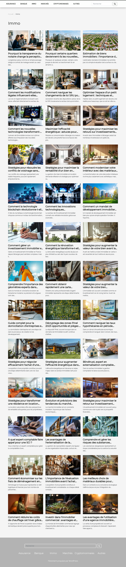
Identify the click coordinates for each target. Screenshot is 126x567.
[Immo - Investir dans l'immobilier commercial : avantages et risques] (63, 504)
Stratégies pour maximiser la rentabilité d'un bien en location (62, 170)
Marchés (45, 4)
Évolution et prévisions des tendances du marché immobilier (61, 403)
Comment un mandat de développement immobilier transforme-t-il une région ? (99, 209)
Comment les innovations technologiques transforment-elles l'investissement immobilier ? (62, 211)
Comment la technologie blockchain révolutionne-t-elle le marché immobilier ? (25, 209)
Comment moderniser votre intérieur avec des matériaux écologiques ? (99, 170)
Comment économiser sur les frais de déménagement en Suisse (25, 481)
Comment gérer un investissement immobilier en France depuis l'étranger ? (25, 248)
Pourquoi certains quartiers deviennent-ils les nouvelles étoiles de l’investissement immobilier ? (61, 58)
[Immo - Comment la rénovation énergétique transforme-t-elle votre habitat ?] (63, 232)
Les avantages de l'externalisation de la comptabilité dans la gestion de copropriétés (62, 444)
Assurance (11, 4)
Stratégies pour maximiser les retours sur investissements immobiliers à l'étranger (100, 131)
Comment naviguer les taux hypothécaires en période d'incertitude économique (99, 326)
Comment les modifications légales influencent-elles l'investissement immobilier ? (25, 95)
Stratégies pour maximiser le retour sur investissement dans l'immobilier (99, 403)
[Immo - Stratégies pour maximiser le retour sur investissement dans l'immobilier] (100, 387)
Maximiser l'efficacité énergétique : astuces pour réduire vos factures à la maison (61, 133)
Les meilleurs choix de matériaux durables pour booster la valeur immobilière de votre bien (100, 483)
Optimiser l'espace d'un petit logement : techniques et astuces (100, 95)
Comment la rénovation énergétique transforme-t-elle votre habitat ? (62, 248)
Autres (76, 4)
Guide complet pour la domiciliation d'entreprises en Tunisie (25, 326)
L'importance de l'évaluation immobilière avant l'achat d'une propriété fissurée (62, 481)
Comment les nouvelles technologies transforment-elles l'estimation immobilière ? (25, 133)
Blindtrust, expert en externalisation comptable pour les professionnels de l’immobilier (98, 366)
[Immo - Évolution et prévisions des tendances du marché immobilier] (63, 387)
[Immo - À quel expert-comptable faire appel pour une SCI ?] (25, 426)
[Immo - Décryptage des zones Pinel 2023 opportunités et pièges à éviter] (63, 310)
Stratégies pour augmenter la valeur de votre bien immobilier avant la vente (100, 287)
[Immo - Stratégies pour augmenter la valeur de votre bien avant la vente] (100, 232)
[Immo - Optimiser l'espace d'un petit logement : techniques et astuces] (100, 79)
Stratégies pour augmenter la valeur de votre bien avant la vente (100, 248)
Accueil (10, 14)
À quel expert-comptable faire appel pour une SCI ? (25, 441)
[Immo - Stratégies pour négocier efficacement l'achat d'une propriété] (25, 349)
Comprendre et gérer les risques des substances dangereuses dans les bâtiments (97, 444)
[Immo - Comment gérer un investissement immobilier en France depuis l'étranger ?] (25, 232)
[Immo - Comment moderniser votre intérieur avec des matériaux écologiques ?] (100, 154)
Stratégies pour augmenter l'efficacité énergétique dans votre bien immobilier (62, 364)
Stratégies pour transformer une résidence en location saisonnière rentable (24, 403)
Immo (34, 4)
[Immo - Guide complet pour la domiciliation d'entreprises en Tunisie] (25, 310)
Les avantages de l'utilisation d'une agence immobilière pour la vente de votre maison (100, 520)
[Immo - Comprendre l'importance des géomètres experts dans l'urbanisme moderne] (25, 271)
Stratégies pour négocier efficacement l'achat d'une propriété (23, 364)
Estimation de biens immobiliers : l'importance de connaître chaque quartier (100, 56)
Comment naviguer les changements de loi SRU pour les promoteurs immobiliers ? (62, 95)
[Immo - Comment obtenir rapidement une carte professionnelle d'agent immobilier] (63, 271)
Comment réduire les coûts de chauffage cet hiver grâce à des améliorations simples (25, 520)
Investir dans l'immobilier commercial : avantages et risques (60, 520)
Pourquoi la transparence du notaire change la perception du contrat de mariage (25, 56)
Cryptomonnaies (61, 4)
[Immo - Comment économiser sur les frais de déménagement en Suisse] (25, 465)
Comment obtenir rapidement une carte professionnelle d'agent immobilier (59, 289)
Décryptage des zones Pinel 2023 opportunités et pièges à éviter (62, 326)
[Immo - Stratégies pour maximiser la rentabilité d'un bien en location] (63, 154)
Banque (23, 4)
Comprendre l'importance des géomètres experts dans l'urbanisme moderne (25, 287)
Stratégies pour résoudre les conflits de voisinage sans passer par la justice (24, 170)
